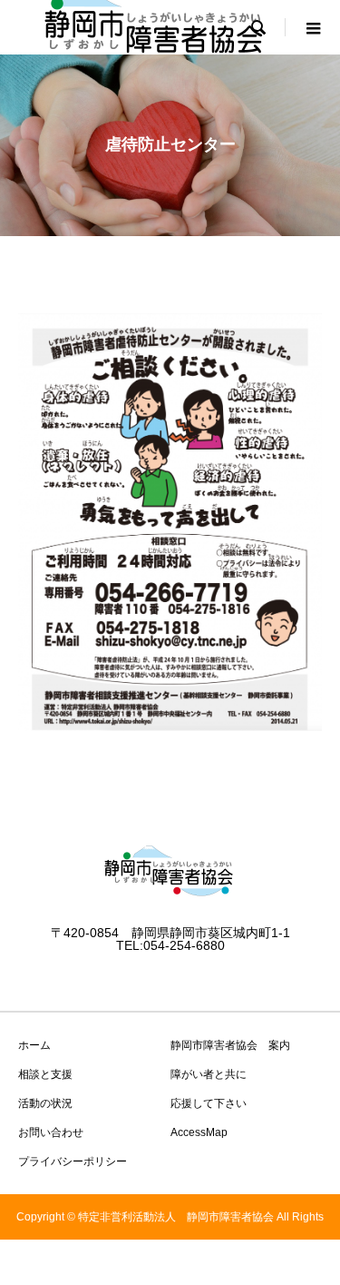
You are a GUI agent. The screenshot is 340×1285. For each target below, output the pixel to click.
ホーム (34, 1045)
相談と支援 (45, 1074)
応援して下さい (208, 1103)
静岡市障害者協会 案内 (230, 1045)
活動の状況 (45, 1103)
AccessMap (199, 1132)
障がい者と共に (208, 1074)
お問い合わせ (50, 1132)
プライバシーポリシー (72, 1161)
